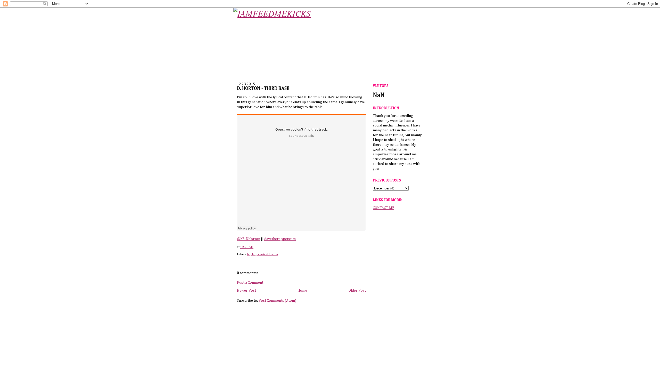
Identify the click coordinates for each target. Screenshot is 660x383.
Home (302, 290)
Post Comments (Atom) (277, 300)
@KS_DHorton (248, 239)
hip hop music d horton (262, 254)
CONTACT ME (383, 208)
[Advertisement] (397, 294)
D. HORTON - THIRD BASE (263, 88)
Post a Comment (250, 282)
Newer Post (246, 290)
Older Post (357, 290)
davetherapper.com (280, 239)
